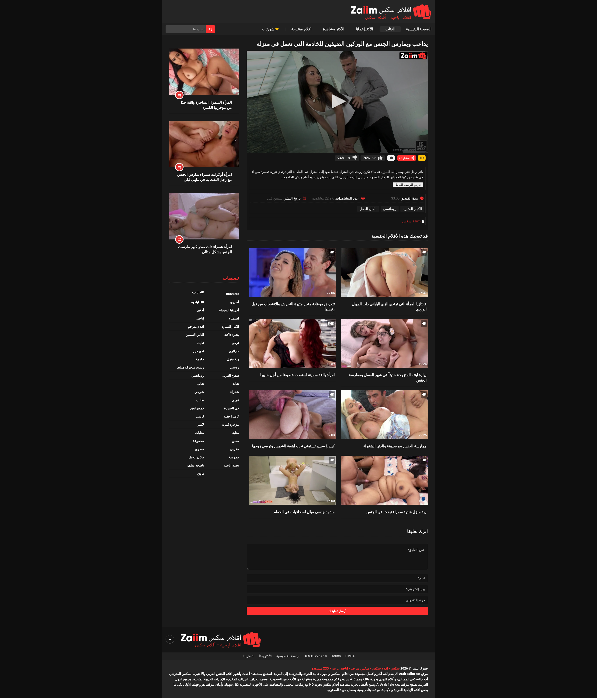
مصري (199, 449)
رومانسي (389, 209)
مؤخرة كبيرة (230, 424)
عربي (235, 400)
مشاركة (405, 158)
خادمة (200, 359)
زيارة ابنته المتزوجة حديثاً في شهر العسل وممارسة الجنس (388, 377)
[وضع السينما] (422, 158)
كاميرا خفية (231, 416)
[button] (337, 101)
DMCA (349, 656)
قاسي (200, 416)
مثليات (199, 433)
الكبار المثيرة (412, 209)
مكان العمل (368, 209)
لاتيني (200, 424)
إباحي (200, 318)
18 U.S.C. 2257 (316, 656)
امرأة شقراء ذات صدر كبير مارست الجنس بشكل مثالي (205, 249)
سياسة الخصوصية (288, 656)
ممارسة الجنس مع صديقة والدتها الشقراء (395, 445)
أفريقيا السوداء (229, 310)
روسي (234, 367)
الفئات (390, 29)
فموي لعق (197, 408)
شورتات (268, 29)
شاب (200, 384)
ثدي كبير (198, 351)
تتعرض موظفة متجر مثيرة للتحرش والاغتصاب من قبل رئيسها (293, 306)
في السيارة (231, 408)
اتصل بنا (248, 656)
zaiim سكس (411, 221)
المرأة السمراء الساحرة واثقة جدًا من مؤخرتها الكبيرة (206, 105)
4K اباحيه (198, 292)
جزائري (234, 351)
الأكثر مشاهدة (333, 29)
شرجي (199, 392)
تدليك (200, 343)
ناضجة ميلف (195, 465)
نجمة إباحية (231, 465)
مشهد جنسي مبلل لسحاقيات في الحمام (304, 511)
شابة (236, 384)
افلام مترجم (196, 326)
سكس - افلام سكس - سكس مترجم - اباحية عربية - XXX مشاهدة (356, 668)
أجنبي (200, 310)
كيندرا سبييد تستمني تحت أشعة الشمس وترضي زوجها (293, 445)
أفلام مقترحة (301, 29)
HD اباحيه (197, 302)
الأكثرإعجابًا (365, 29)
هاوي (200, 473)
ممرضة (234, 457)
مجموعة (198, 441)
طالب (200, 400)
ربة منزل (233, 359)
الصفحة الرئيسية (418, 29)
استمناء (234, 318)
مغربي (234, 449)
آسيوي (234, 302)
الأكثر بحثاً (265, 656)
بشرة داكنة (231, 335)
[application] (337, 102)
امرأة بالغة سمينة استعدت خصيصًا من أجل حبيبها (297, 374)
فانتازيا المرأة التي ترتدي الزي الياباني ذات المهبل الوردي (389, 306)
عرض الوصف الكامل (408, 184)
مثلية (235, 433)
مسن (235, 441)
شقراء (234, 392)
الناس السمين (195, 335)
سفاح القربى (230, 375)
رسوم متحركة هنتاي (190, 367)
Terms (336, 656)
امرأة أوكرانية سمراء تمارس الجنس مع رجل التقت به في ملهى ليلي (204, 177)
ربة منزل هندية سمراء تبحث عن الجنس (396, 511)
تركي (235, 343)
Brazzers (232, 294)
